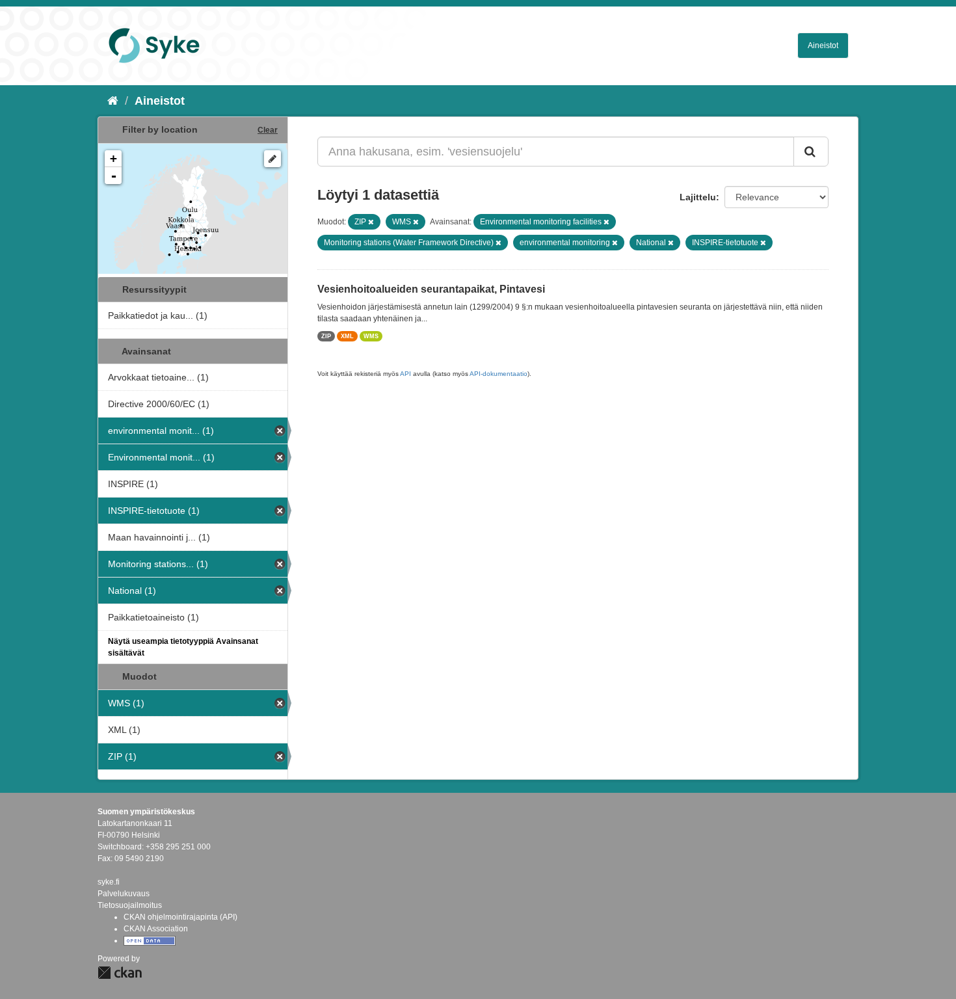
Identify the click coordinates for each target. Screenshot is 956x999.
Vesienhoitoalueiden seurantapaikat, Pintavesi (431, 289)
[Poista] (371, 222)
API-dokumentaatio (498, 373)
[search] (811, 151)
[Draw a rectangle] (272, 158)
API (405, 373)
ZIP (326, 336)
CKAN (120, 972)
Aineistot (823, 45)
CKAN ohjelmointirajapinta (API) (180, 917)
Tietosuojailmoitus (130, 905)
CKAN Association (156, 928)
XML (347, 336)
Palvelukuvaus (124, 893)
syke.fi (109, 881)
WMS (371, 336)
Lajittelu (698, 197)
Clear (268, 130)
